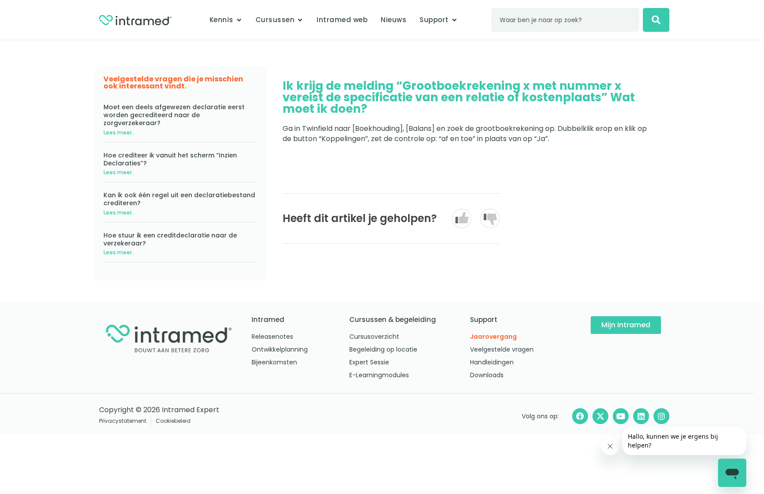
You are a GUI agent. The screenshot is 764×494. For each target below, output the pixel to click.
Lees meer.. (118, 132)
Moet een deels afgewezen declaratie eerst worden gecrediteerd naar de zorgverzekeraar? (173, 115)
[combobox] (565, 20)
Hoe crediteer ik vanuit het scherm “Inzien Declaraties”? (170, 159)
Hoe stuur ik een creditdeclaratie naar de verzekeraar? (170, 239)
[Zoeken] (656, 20)
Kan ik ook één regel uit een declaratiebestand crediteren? (179, 199)
